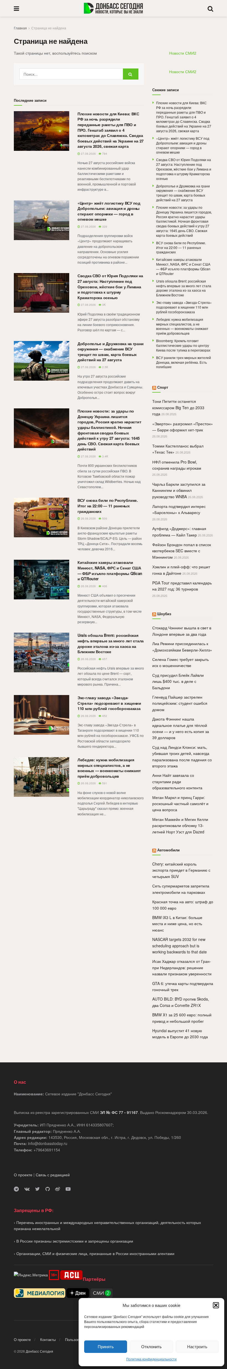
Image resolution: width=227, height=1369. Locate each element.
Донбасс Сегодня (39, 1351)
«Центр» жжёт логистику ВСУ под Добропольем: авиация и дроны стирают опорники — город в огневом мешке (109, 211)
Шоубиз (164, 613)
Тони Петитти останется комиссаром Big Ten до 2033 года (178, 407)
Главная (20, 28)
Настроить (197, 1346)
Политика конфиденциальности (151, 1359)
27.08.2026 (88, 154)
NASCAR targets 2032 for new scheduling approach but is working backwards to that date (179, 946)
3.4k (104, 456)
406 (104, 586)
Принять (106, 1346)
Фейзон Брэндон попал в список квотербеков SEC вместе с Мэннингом (181, 551)
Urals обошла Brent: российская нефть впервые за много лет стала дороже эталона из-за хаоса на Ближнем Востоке (111, 643)
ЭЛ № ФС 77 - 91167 (119, 1112)
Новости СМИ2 (182, 53)
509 (104, 518)
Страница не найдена (48, 28)
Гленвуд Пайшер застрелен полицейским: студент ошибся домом (179, 703)
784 (104, 154)
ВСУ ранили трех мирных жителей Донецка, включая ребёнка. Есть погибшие (183, 362)
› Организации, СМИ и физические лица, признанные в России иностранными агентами (94, 1253)
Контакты (48, 1339)
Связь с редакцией (53, 1174)
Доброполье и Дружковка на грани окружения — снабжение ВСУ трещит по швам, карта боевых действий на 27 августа (110, 352)
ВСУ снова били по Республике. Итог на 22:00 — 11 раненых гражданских (108, 505)
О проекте (23, 1174)
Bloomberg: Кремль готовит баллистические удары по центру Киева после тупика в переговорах (183, 345)
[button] (216, 1305)
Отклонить (151, 1346)
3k (103, 305)
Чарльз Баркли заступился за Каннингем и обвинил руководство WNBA (178, 490)
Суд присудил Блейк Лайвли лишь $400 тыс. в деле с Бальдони (178, 681)
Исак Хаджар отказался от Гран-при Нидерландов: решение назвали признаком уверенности (181, 967)
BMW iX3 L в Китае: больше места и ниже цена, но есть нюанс (177, 924)
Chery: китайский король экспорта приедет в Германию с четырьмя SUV (181, 870)
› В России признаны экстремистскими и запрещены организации (73, 1241)
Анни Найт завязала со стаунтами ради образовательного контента (177, 781)
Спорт (162, 387)
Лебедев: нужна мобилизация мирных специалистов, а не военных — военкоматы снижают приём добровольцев (109, 768)
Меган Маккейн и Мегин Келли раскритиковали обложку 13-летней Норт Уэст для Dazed (180, 825)
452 (104, 716)
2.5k (104, 367)
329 (104, 226)
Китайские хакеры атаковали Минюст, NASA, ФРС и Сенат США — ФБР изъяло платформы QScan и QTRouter (110, 570)
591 (104, 783)
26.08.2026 (88, 518)
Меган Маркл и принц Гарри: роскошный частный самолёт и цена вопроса (180, 804)
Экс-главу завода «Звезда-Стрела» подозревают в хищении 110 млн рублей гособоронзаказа (109, 703)
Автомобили (168, 850)
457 (104, 659)
